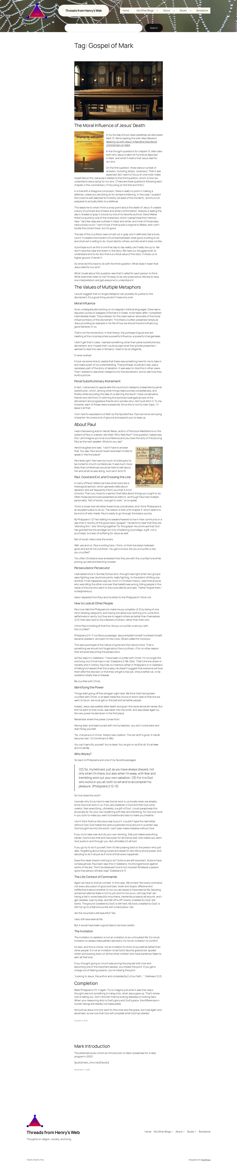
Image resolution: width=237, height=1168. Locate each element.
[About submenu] (174, 10)
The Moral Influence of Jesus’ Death (109, 125)
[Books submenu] (190, 10)
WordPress (205, 1159)
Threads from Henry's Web (83, 11)
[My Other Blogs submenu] (157, 10)
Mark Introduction (92, 1046)
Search (154, 27)
